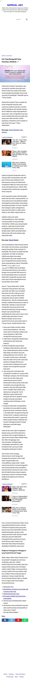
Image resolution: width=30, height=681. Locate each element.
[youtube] (17, 15)
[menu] (3, 19)
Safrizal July (15, 5)
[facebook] (9, 15)
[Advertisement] (15, 38)
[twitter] (13, 15)
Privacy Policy (9, 676)
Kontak (5, 674)
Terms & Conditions (20, 674)
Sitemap (22, 676)
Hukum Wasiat (13, 240)
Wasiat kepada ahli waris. (11, 594)
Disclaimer (11, 674)
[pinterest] (18, 620)
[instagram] (20, 15)
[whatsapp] (25, 620)
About (16, 676)
